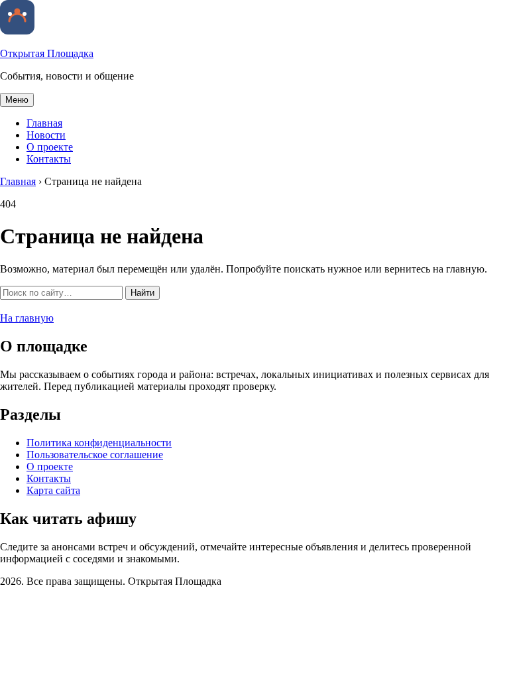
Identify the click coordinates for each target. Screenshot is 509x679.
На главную (27, 318)
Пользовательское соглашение (95, 454)
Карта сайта (53, 490)
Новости (46, 135)
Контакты (49, 158)
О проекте (50, 147)
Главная (44, 123)
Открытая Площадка (46, 53)
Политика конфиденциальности (99, 442)
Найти (142, 293)
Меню (16, 100)
